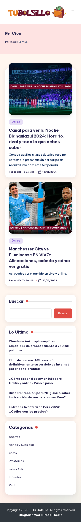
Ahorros (14, 437)
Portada (10, 41)
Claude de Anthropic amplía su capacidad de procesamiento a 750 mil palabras (39, 345)
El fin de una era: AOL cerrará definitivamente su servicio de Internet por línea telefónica (39, 364)
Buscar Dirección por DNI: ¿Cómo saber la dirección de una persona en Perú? (39, 395)
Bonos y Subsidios (22, 445)
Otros (16, 121)
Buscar (16, 301)
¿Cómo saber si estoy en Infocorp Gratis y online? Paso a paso (35, 381)
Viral (12, 485)
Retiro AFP (16, 469)
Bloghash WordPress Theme (40, 515)
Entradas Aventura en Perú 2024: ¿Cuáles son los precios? (34, 409)
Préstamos (16, 461)
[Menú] (73, 12)
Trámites (15, 477)
